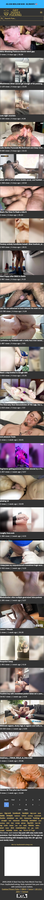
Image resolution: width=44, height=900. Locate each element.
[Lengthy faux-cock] (22, 519)
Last (19, 810)
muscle (9, 830)
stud (7, 823)
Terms (30, 889)
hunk (15, 830)
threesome (27, 818)
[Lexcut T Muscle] (22, 616)
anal (2, 828)
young (17, 823)
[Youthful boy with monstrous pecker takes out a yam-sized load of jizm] (22, 680)
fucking (36, 818)
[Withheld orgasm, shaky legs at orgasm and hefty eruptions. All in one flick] (22, 712)
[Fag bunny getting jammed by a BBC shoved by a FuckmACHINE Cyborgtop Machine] (22, 455)
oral (16, 826)
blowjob (9, 815)
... (39, 805)
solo (20, 826)
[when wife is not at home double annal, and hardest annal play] (22, 166)
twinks (31, 825)
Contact (25, 891)
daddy (2, 815)
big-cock (8, 813)
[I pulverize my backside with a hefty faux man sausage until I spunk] (22, 327)
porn (1, 813)
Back (6, 800)
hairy (25, 826)
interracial (16, 821)
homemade (37, 816)
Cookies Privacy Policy (10, 889)
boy (12, 823)
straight (4, 820)
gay (42, 818)
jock (39, 813)
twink (11, 825)
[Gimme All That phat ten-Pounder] (22, 776)
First (13, 800)
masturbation (21, 828)
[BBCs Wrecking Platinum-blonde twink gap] (22, 38)
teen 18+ (38, 823)
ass (17, 818)
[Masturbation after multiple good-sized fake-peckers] (22, 584)
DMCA (23, 889)
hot (10, 820)
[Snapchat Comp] (22, 648)
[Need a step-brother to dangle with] (22, 359)
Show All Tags (29, 830)
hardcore (17, 816)
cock (6, 825)
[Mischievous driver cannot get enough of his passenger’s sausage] (22, 70)
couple (2, 830)
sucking (30, 816)
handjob (25, 813)
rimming (24, 820)
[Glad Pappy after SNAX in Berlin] (22, 262)
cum (37, 828)
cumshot (33, 820)
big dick (30, 823)
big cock (33, 813)
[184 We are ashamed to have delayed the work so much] (22, 295)
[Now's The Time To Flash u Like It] (22, 198)
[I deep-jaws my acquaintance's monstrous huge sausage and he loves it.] (22, 551)
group (23, 823)
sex (21, 818)
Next (26, 810)
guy (32, 828)
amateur (10, 818)
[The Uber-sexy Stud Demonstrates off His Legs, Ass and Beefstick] (22, 391)
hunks (2, 818)
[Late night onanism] (22, 102)
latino (37, 826)
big (1, 825)
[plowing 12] (22, 487)
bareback (16, 813)
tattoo (24, 816)
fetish (7, 828)
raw (20, 830)
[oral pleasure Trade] (22, 423)
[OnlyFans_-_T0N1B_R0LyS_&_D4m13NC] (22, 744)
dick (12, 828)
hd (29, 828)
